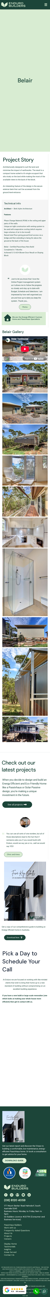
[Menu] (46, 5)
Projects (8, 1236)
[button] (5, 1194)
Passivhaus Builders (13, 1225)
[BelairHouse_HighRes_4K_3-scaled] (25, 439)
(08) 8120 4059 (14, 1200)
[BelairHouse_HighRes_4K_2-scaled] (25, 377)
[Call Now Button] (36, 1291)
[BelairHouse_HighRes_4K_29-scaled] (25, 409)
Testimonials (9, 1246)
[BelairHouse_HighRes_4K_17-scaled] (25, 533)
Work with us (10, 1227)
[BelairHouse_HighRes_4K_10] (25, 471)
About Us (8, 1233)
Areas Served (10, 1252)
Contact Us (9, 1255)
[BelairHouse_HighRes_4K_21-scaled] (25, 582)
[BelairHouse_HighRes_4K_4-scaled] (25, 632)
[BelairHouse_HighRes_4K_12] (25, 501)
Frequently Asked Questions (17, 1230)
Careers (7, 1239)
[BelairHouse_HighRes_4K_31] (25, 729)
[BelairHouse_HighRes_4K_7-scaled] (25, 682)
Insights (7, 1249)
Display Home (10, 1244)
